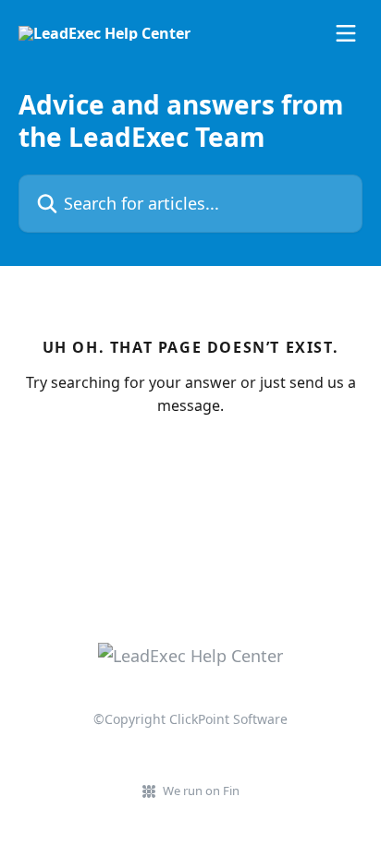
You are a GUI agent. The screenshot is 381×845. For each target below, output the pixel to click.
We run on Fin (201, 790)
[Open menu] (346, 33)
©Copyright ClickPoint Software (190, 719)
